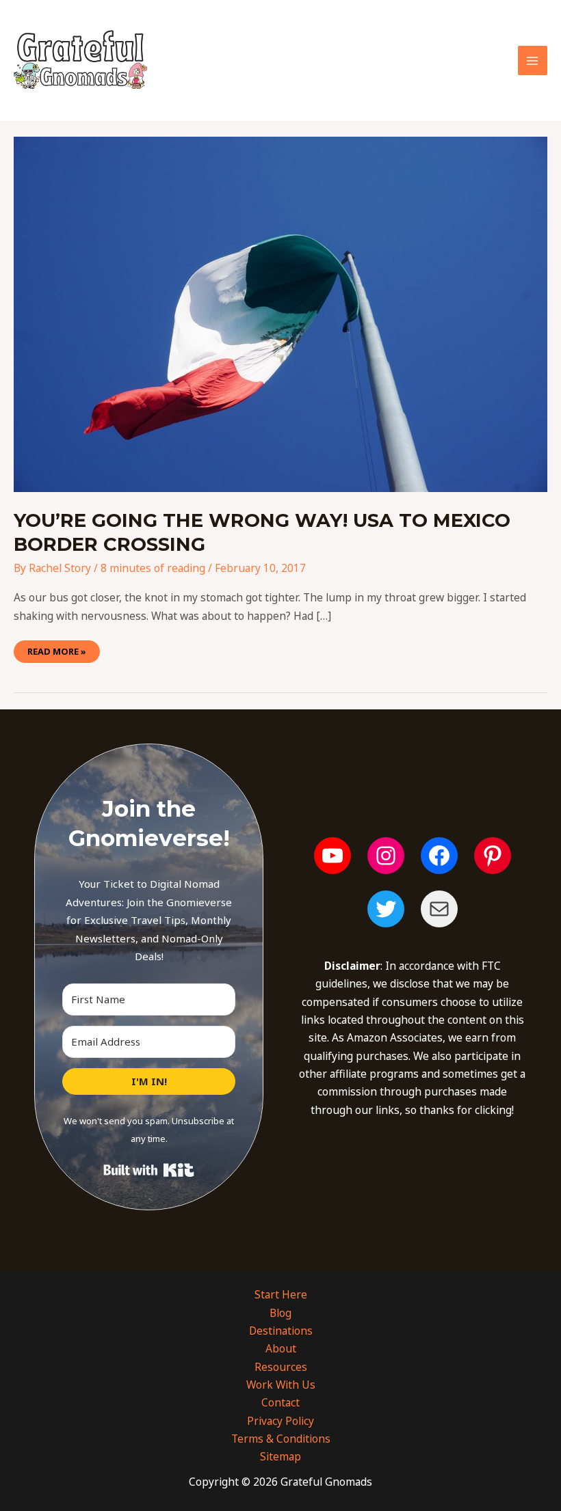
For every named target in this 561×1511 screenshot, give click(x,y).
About (280, 1348)
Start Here (281, 1294)
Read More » (56, 648)
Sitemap (280, 1456)
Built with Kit (148, 1170)
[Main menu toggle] (532, 60)
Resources (281, 1366)
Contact (280, 1402)
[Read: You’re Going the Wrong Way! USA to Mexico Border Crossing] (280, 313)
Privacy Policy (280, 1420)
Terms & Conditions (280, 1438)
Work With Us (280, 1384)
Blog (280, 1312)
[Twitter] (385, 908)
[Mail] (439, 908)
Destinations (281, 1330)
